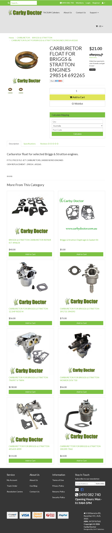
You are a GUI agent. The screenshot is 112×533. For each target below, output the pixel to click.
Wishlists (80, 3)
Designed (87, 529)
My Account (12, 480)
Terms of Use (58, 480)
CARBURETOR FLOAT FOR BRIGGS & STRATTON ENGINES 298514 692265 (44, 40)
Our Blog (33, 486)
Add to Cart (78, 97)
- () (100, 26)
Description (14, 143)
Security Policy (58, 497)
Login (88, 3)
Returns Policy (58, 491)
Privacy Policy (58, 486)
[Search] (9, 3)
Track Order (12, 486)
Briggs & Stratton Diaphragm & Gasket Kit (79, 240)
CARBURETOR (23, 37)
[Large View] (10, 90)
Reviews (44, 143)
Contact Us (81, 12)
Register (96, 3)
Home (11, 37)
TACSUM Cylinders (51, 12)
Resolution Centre (15, 491)
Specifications (30, 143)
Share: (52, 81)
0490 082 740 (68, 3)
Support (93, 12)
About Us (68, 12)
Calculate (77, 134)
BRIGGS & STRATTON (42, 37)
